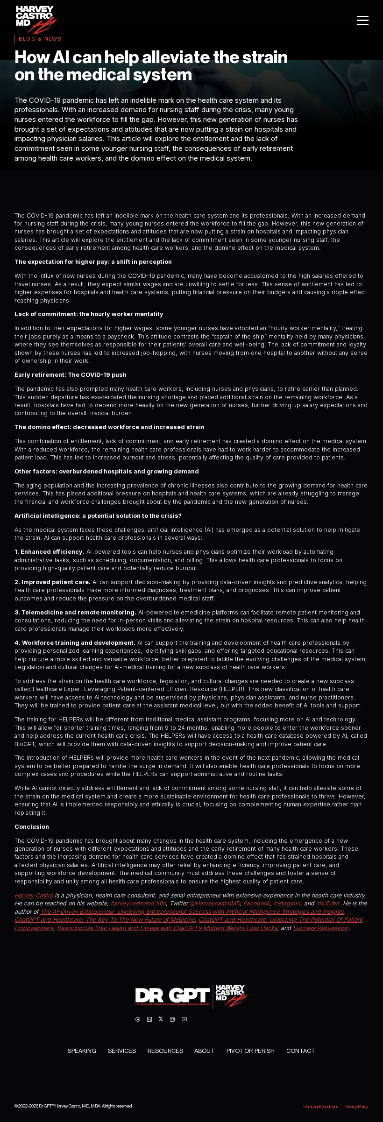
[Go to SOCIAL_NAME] (137, 1019)
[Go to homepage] (191, 996)
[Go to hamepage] (36, 20)
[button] (359, 20)
